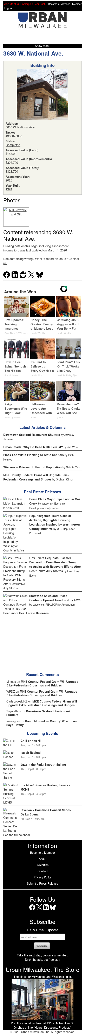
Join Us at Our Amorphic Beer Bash (25, 4)
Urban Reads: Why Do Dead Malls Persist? (33, 447)
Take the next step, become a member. (42, 955)
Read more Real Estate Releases (26, 613)
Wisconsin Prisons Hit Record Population (32, 467)
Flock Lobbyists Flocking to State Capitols (33, 455)
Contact (43, 871)
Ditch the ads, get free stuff (42, 959)
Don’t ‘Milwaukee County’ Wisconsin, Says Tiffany (42, 723)
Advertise (43, 865)
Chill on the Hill (31, 741)
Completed (13, 145)
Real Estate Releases (42, 491)
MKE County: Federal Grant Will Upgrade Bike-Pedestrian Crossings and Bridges (36, 477)
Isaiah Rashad (31, 752)
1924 (9, 189)
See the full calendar (16, 835)
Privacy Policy (43, 877)
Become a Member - (60, 4)
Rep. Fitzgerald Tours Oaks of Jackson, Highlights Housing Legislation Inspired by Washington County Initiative (54, 522)
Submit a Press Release (42, 883)
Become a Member (42, 852)
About (42, 859)
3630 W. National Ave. (33, 53)
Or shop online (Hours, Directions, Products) (42, 1027)
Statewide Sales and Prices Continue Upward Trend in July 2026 (54, 598)
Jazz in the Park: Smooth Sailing (43, 764)
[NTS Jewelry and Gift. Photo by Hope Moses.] (16, 217)
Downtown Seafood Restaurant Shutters (31, 435)
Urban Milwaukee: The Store (42, 969)
